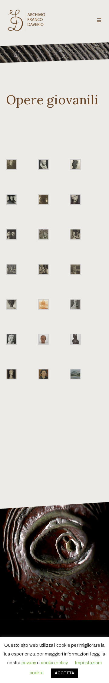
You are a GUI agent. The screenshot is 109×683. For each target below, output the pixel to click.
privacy (28, 662)
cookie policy (54, 662)
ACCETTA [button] (64, 673)
